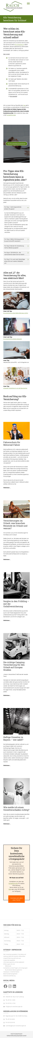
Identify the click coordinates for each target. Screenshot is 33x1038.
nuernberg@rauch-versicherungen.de (16, 1025)
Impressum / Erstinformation (11, 972)
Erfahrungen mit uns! (9, 964)
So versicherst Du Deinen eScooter (12, 339)
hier (24, 105)
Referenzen (8, 966)
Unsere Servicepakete (9, 960)
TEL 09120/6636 (10, 1019)
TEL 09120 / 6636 (10, 1000)
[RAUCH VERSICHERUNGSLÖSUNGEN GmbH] (12, 6)
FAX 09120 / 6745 (10, 1003)
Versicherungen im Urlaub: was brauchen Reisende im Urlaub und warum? (15, 524)
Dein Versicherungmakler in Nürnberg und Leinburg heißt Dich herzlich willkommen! (14, 955)
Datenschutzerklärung (9, 975)
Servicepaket (13, 96)
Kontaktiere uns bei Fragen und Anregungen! (15, 968)
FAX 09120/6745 (10, 1022)
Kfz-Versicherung (19, 44)
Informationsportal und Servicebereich (13, 962)
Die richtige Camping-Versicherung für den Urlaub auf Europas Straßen (14, 666)
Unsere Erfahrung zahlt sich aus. (12, 958)
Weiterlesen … (7, 488)
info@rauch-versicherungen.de (14, 1006)
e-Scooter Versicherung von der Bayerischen (15, 388)
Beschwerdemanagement (10, 973)
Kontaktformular (11, 115)
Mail (10, 889)
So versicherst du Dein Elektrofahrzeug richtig (15, 313)
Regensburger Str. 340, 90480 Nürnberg (16, 1016)
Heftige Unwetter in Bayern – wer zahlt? (13, 738)
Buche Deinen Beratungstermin (13, 970)
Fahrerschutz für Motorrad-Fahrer (11, 443)
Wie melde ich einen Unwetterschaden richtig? (16, 808)
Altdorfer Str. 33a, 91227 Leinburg (15, 996)
